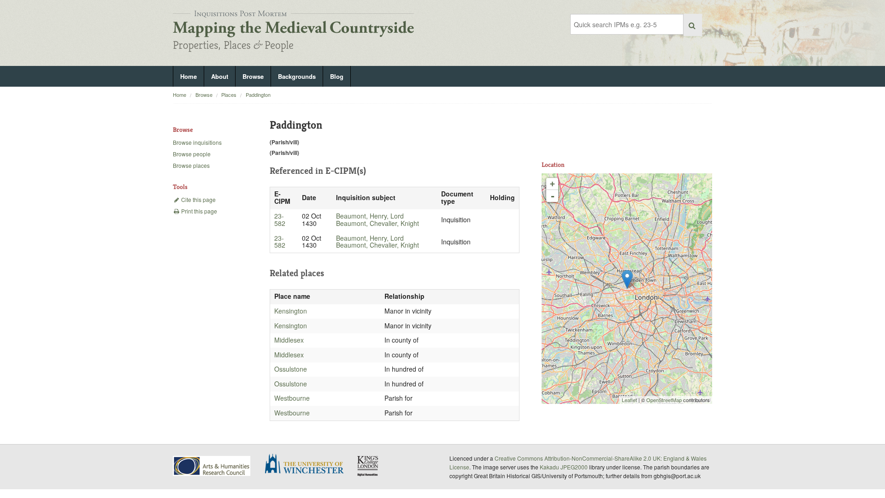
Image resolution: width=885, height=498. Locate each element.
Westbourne (292, 398)
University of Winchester (308, 465)
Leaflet (629, 399)
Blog (336, 76)
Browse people (192, 154)
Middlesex (289, 339)
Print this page (198, 211)
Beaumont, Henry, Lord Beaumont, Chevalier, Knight (377, 219)
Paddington (258, 94)
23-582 (279, 219)
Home (188, 76)
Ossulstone (290, 369)
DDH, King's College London (368, 466)
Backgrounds (297, 76)
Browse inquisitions (197, 142)
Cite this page (198, 199)
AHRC (212, 466)
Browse (253, 76)
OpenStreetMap (664, 399)
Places (228, 94)
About (219, 76)
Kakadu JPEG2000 (564, 467)
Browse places (191, 165)
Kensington (290, 310)
